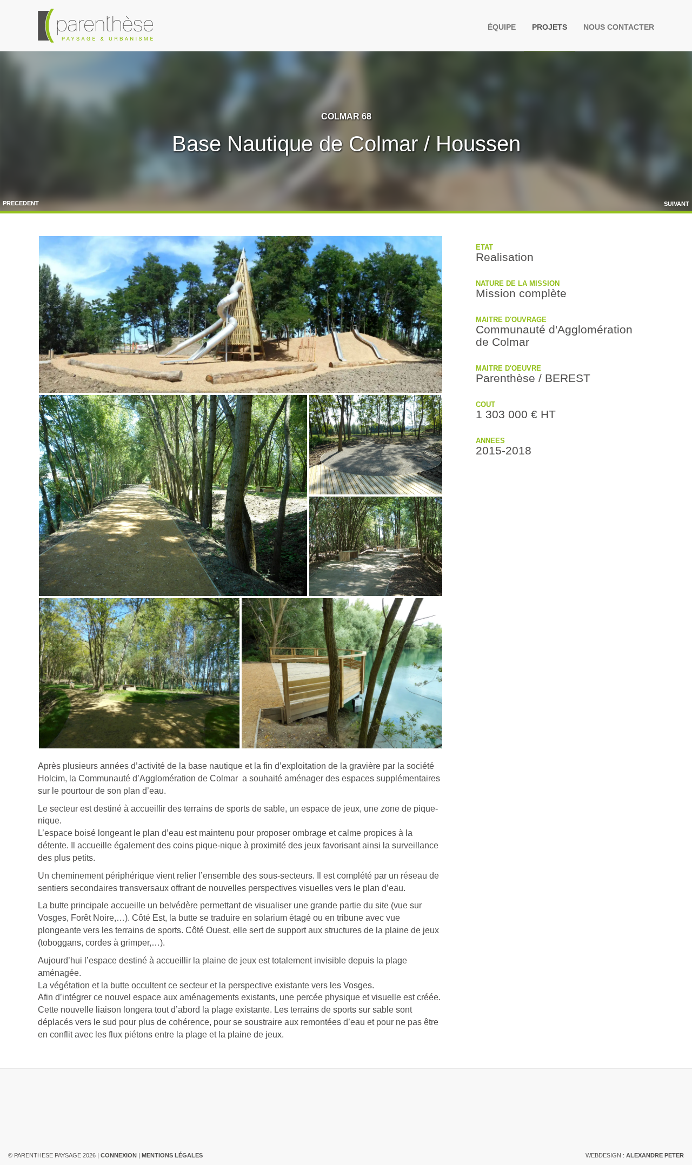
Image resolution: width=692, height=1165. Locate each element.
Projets (549, 27)
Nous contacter (618, 27)
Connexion (119, 1155)
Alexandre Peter (655, 1155)
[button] (240, 314)
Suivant (676, 203)
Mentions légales (172, 1155)
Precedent (21, 203)
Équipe (502, 27)
